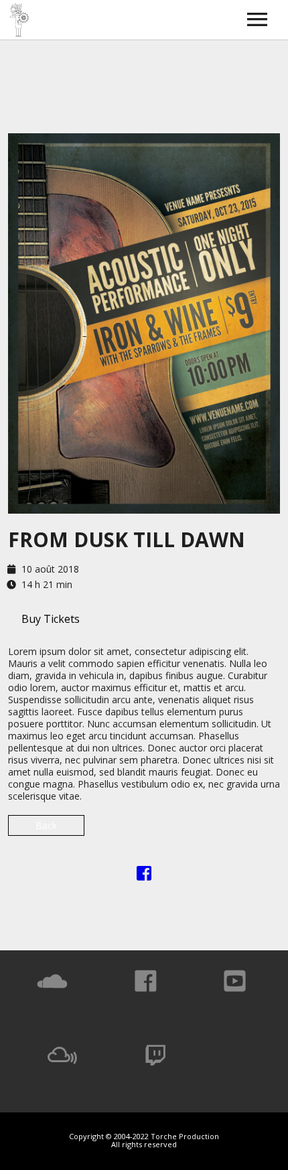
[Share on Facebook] (144, 875)
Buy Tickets (50, 618)
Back (46, 825)
